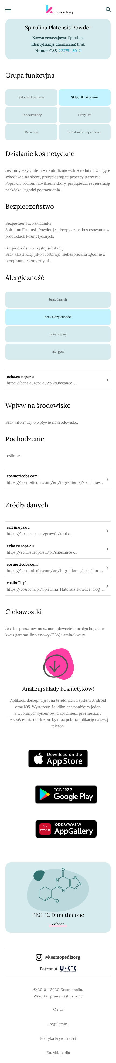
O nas (58, 1009)
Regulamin (58, 1023)
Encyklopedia (58, 1052)
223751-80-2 (70, 50)
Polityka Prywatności (58, 1038)
